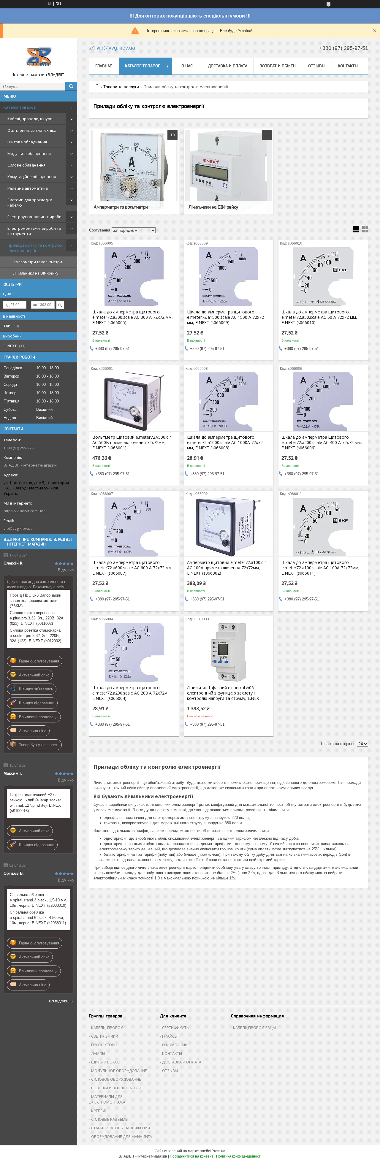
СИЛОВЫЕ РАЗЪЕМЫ (109, 1119)
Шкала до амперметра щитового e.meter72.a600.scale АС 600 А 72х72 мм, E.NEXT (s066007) (132, 568)
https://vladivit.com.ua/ (24, 510)
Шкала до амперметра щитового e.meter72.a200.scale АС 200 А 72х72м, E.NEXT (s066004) (130, 693)
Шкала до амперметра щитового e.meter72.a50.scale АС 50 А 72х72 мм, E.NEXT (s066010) (319, 317)
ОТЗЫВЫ (170, 1070)
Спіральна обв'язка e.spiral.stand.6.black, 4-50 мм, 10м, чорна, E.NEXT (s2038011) (38, 917)
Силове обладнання (26, 165)
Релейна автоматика (27, 188)
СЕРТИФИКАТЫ (175, 1027)
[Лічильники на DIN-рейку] (228, 171)
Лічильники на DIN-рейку (35, 273)
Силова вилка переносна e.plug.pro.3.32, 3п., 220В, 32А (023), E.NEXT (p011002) (37, 618)
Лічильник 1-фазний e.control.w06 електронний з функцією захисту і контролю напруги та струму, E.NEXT (224, 693)
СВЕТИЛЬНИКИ (104, 1036)
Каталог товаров (20, 107)
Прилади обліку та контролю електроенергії (34, 247)
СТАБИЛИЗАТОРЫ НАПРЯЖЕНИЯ (120, 1128)
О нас (187, 66)
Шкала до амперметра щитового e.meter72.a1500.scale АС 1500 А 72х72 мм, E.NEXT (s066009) (225, 317)
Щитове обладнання (27, 142)
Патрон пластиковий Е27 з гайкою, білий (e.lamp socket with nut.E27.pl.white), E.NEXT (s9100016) (36, 802)
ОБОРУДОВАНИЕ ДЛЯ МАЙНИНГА (121, 1136)
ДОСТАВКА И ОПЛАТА (181, 1062)
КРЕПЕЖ (98, 1110)
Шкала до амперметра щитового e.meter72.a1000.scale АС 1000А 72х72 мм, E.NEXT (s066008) (225, 443)
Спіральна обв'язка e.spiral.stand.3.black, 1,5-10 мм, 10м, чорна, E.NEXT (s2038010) (38, 900)
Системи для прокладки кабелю (29, 202)
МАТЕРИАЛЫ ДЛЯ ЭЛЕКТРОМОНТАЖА (107, 1099)
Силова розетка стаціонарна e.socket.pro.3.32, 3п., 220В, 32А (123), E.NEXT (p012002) (35, 635)
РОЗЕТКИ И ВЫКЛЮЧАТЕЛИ (116, 1087)
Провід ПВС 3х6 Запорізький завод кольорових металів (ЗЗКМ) (35, 600)
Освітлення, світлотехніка (31, 130)
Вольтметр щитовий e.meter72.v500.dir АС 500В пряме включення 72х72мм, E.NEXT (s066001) (131, 443)
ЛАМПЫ (98, 1053)
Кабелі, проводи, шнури (30, 118)
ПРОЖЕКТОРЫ (104, 1044)
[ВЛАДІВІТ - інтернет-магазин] (38, 57)
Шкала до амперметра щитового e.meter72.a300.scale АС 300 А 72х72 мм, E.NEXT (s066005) (132, 317)
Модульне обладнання (29, 153)
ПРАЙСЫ (170, 1036)
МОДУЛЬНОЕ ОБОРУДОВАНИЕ (119, 1070)
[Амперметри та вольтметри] (134, 171)
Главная (104, 66)
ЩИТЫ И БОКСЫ (105, 1062)
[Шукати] (71, 86)
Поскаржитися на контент (191, 1156)
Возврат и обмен (277, 66)
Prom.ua (218, 1151)
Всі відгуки (59, 1001)
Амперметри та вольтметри (37, 261)
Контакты (348, 66)
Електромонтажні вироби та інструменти (34, 231)
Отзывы (316, 66)
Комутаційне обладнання (31, 176)
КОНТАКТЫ (172, 1053)
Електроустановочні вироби (34, 216)
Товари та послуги (121, 86)
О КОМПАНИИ (175, 1044)
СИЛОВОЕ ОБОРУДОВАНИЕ (116, 1079)
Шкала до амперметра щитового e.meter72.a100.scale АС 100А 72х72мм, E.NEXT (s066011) (320, 568)
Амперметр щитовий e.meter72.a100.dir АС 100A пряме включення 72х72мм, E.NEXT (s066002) (226, 568)
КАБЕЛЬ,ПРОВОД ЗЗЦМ (254, 1027)
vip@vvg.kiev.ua (18, 528)
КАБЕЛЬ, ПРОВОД (107, 1027)
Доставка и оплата (227, 66)
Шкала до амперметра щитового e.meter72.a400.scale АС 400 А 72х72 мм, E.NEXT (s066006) (321, 443)
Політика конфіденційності (239, 1156)
